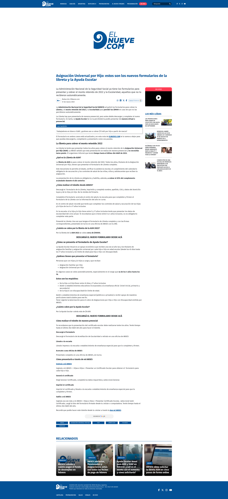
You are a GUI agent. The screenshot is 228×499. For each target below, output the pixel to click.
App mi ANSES (115, 410)
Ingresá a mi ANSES (64, 364)
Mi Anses (125, 423)
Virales (87, 495)
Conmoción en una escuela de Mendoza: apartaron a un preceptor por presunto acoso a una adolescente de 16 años (164, 165)
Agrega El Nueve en (134, 100)
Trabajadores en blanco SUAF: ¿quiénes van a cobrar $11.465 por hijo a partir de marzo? (92, 131)
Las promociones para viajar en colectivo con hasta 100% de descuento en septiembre (152, 122)
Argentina (81, 4)
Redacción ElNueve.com (71, 99)
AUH (98, 423)
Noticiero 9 (92, 4)
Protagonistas (104, 4)
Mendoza (63, 4)
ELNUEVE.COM (114, 136)
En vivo (143, 4)
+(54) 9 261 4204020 (112, 487)
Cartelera (59, 495)
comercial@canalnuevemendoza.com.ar (92, 487)
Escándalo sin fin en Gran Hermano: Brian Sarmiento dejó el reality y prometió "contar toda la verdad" (152, 150)
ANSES (62, 423)
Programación (132, 4)
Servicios (62, 426)
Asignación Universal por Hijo (80, 423)
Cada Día (72, 4)
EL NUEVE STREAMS (118, 4)
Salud (80, 495)
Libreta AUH (111, 423)
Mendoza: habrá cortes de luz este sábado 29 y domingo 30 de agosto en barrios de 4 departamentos (164, 136)
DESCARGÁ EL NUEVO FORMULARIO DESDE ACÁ (99, 237)
